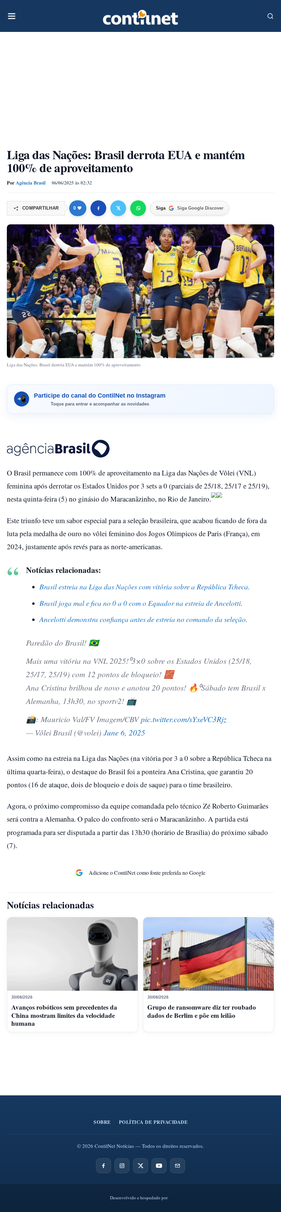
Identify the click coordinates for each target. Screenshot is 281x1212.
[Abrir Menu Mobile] (11, 16)
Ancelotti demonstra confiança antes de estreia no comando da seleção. (143, 619)
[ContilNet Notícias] (140, 16)
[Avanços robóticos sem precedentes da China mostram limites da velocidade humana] (72, 954)
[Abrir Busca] (270, 16)
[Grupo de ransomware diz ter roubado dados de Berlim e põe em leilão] (208, 954)
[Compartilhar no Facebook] (98, 208)
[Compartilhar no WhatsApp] (138, 208)
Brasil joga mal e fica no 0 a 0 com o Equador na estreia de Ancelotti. (141, 603)
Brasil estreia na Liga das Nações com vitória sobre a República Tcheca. (144, 586)
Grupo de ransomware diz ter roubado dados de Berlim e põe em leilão (201, 1011)
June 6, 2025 (124, 732)
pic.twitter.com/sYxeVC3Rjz (184, 719)
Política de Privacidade (153, 1122)
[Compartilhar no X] (118, 208)
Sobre (102, 1122)
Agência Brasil (31, 182)
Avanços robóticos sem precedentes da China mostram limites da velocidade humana (64, 1015)
